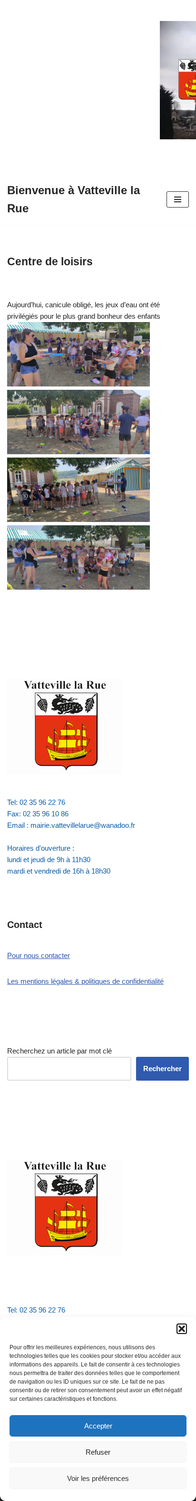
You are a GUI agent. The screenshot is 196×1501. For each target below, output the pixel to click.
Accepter (98, 1426)
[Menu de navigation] (178, 199)
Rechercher (162, 1068)
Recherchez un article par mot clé (59, 1051)
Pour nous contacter (38, 955)
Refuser (98, 1452)
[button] (181, 1329)
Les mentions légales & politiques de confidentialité (85, 981)
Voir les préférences (98, 1478)
